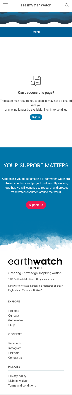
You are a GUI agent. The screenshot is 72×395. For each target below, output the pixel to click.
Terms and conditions (22, 385)
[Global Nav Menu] (5, 5)
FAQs (11, 325)
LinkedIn (13, 353)
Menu (38, 33)
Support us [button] (36, 205)
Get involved (16, 320)
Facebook (14, 343)
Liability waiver (18, 380)
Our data (13, 315)
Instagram (14, 348)
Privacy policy (17, 376)
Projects (13, 311)
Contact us (15, 357)
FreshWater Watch (36, 5)
